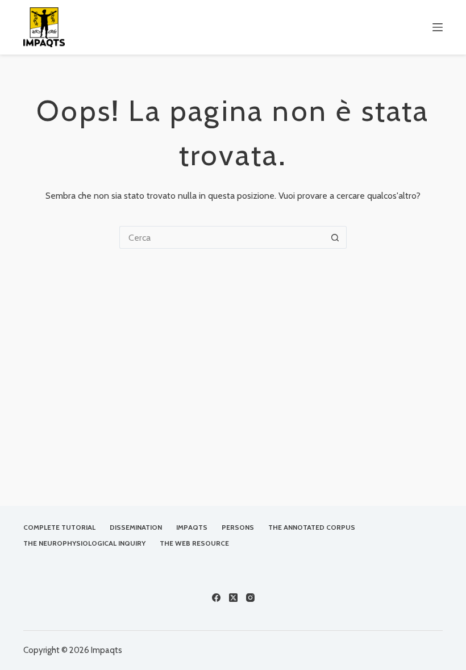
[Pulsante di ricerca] (335, 237)
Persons (238, 527)
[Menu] (437, 27)
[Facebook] (216, 597)
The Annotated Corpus (311, 527)
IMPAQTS (191, 527)
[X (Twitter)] (233, 597)
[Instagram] (250, 597)
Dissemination (136, 527)
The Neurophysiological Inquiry (84, 543)
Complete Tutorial (59, 527)
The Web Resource (194, 543)
